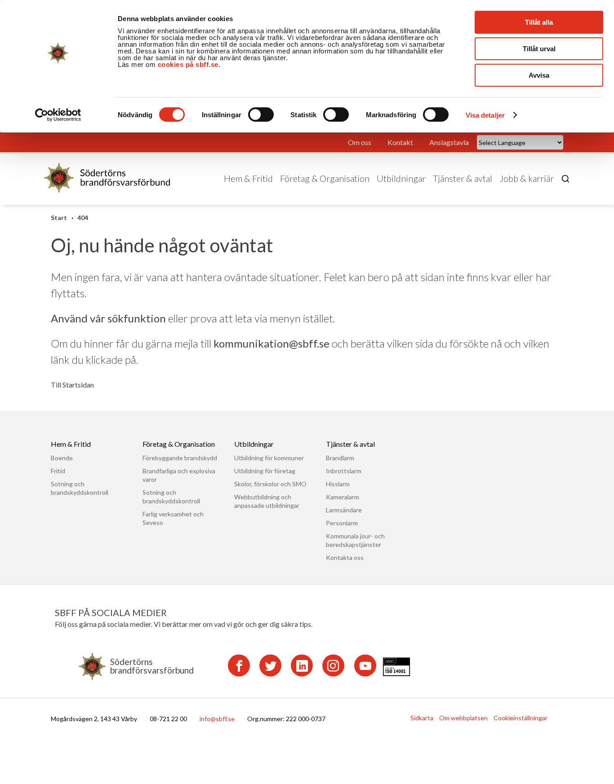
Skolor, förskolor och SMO (270, 484)
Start (59, 217)
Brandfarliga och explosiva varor (178, 475)
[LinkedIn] (302, 665)
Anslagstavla (449, 142)
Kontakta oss (345, 557)
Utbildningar (401, 178)
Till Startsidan (72, 384)
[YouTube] (365, 665)
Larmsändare (344, 510)
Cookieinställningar (520, 718)
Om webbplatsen (463, 718)
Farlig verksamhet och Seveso (173, 518)
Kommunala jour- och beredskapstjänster (355, 540)
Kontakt (400, 142)
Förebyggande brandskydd (179, 458)
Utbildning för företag (264, 471)
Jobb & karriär (526, 178)
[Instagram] (333, 665)
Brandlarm (340, 458)
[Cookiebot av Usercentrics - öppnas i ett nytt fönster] (58, 115)
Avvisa (539, 75)
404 (82, 217)
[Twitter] (270, 665)
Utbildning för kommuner (269, 458)
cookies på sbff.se (188, 64)
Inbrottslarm (343, 471)
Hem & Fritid (248, 178)
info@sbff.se (217, 718)
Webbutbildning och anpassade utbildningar (266, 501)
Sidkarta (421, 718)
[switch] (261, 114)
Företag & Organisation (324, 178)
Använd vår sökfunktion (108, 318)
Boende (62, 458)
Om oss (359, 142)
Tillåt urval (539, 49)
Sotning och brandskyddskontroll (79, 488)
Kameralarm (342, 497)
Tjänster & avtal (462, 178)
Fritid (58, 471)
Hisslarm (338, 484)
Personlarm (342, 523)
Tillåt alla (539, 22)
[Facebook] (239, 665)
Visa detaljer (485, 115)
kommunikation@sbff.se (271, 343)
